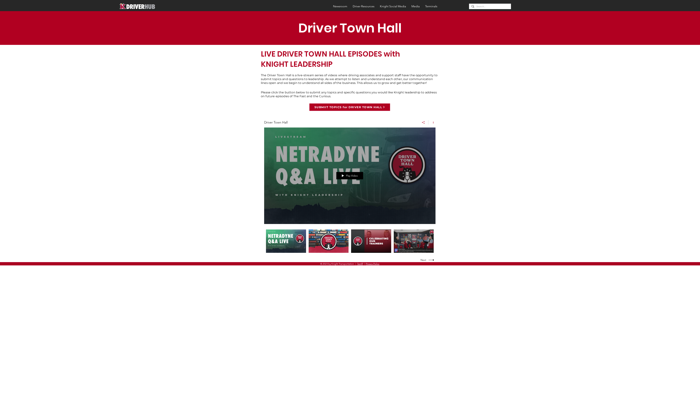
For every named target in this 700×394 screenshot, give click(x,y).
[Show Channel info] (431, 122)
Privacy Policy (372, 263)
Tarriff (360, 263)
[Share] (423, 122)
